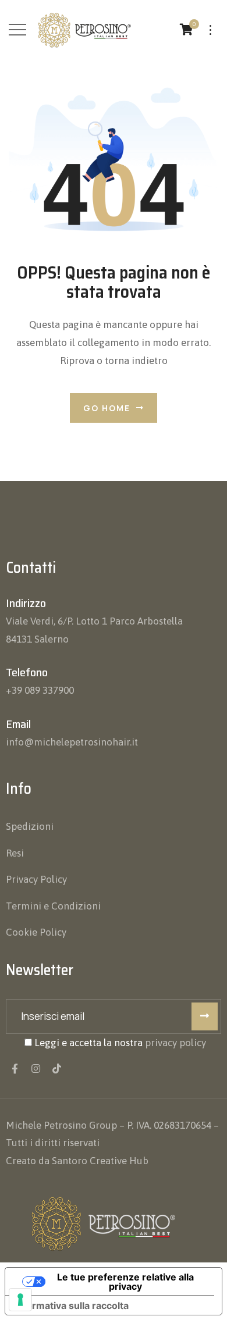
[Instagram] (35, 1069)
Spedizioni (30, 826)
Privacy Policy (36, 879)
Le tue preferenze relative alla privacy (125, 1281)
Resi (15, 853)
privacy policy (175, 1042)
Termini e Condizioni (53, 906)
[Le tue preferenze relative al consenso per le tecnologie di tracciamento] (20, 1300)
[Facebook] (14, 1069)
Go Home (106, 407)
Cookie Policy (36, 932)
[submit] (204, 1016)
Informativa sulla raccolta (72, 1305)
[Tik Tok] (56, 1069)
